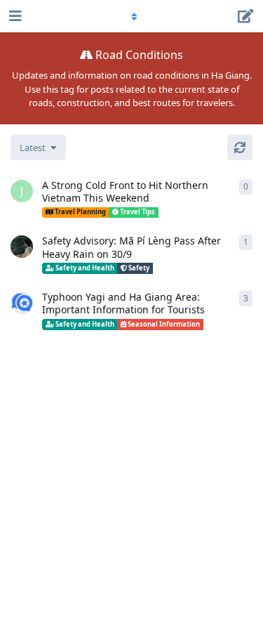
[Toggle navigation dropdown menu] (132, 16)
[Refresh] (239, 147)
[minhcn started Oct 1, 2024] (22, 246)
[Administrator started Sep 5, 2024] (22, 303)
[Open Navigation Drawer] (14, 16)
